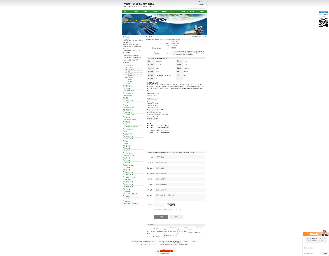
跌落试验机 (127, 170)
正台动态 (145, 11)
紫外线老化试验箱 (129, 90)
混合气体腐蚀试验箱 (129, 69)
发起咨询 (325, 253)
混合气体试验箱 (128, 67)
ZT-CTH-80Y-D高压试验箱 (194, 232)
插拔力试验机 (128, 179)
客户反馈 (192, 11)
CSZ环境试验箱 (128, 201)
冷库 (125, 124)
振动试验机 (127, 160)
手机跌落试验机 (128, 182)
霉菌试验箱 (127, 88)
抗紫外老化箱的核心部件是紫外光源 (132, 57)
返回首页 (195, 241)
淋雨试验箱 (127, 146)
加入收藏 (205, 1)
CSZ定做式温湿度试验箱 (131, 203)
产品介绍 (155, 11)
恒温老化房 (127, 122)
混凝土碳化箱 (128, 112)
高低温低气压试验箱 (129, 114)
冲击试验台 (127, 162)
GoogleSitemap (144, 244)
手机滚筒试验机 (128, 174)
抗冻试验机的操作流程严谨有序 (131, 60)
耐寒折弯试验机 (128, 136)
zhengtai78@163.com (188, 243)
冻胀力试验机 (128, 83)
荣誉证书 (164, 11)
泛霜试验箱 (127, 158)
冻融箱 (126, 98)
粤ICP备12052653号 (183, 244)
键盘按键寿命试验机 (129, 177)
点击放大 (157, 53)
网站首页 (126, 11)
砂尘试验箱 (127, 148)
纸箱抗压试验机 (128, 184)
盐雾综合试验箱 (128, 153)
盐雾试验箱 (127, 150)
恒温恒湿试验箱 (128, 93)
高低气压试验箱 (168, 39)
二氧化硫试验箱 (128, 73)
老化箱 (126, 143)
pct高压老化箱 (128, 95)
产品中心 (151, 39)
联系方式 (202, 11)
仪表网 (164, 249)
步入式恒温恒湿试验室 (130, 119)
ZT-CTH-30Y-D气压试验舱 (153, 236)
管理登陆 (170, 244)
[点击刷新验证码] (171, 204)
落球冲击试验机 (128, 172)
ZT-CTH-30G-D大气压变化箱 (153, 228)
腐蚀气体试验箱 (128, 65)
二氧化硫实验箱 (128, 79)
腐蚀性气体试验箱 (129, 77)
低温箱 (126, 105)
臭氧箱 (126, 141)
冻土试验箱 (127, 198)
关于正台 (136, 11)
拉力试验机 (127, 167)
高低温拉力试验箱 (129, 165)
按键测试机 (127, 191)
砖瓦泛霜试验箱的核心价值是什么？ (132, 44)
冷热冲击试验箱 (128, 100)
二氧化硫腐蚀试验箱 (129, 75)
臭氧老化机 (127, 117)
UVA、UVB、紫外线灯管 (131, 194)
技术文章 (173, 11)
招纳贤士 (183, 11)
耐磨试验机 (127, 189)
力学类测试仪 (128, 196)
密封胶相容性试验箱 (129, 155)
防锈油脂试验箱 (128, 110)
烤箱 (125, 131)
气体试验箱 (127, 71)
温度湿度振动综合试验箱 (131, 126)
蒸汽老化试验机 (128, 138)
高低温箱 (126, 102)
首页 (200, 36)
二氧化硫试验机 (128, 81)
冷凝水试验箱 (128, 86)
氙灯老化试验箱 (128, 134)
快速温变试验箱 (128, 129)
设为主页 (200, 1)
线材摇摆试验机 (128, 186)
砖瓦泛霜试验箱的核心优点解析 (131, 55)
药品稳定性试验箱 (129, 107)
